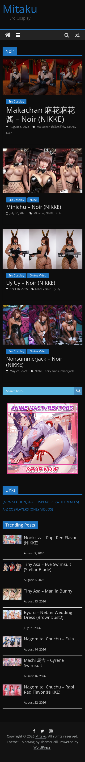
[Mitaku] (8, 35)
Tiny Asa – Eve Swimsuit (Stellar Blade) (47, 566)
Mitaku (20, 8)
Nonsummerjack (63, 371)
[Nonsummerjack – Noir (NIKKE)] (42, 307)
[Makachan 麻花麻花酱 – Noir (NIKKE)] (42, 62)
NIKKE (71, 127)
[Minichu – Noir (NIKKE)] (42, 151)
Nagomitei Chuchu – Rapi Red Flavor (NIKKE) (49, 689)
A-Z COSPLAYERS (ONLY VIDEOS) (28, 509)
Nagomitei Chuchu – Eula (49, 639)
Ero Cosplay (16, 101)
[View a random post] (77, 35)
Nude (33, 200)
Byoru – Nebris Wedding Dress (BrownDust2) (48, 615)
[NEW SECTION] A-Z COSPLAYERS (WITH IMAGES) (41, 502)
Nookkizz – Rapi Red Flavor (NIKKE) (50, 540)
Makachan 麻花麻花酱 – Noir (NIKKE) (40, 114)
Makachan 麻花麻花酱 (51, 127)
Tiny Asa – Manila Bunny (48, 591)
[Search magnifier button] (78, 391)
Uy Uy (56, 289)
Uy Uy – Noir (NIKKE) (30, 282)
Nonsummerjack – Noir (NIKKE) (34, 361)
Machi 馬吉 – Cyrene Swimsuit (44, 662)
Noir (9, 133)
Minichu (39, 213)
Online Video (38, 275)
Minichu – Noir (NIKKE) (33, 206)
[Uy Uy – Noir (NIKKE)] (42, 231)
